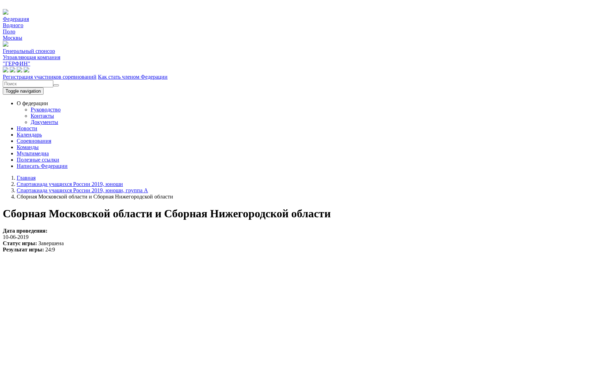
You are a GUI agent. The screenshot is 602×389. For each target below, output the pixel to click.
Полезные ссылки (38, 160)
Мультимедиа (33, 153)
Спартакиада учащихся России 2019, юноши (70, 184)
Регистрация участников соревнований (50, 77)
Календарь (29, 135)
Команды (28, 147)
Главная (26, 178)
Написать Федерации (42, 166)
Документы (44, 122)
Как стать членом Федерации (133, 77)
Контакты (42, 116)
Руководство (46, 109)
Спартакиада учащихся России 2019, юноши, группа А (82, 190)
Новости (27, 128)
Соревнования (34, 141)
